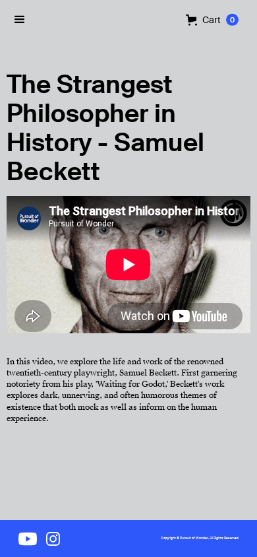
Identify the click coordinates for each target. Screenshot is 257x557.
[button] (212, 20)
